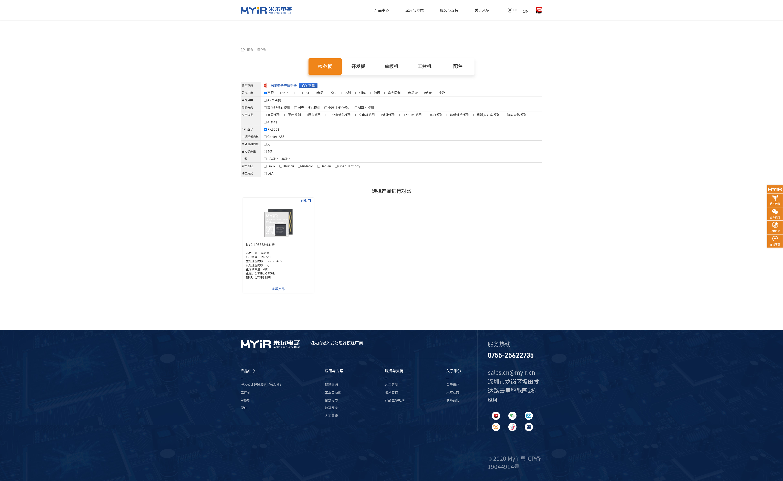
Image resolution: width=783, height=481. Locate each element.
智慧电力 (331, 400)
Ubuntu (288, 166)
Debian (326, 166)
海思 (377, 92)
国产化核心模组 (308, 107)
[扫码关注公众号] (512, 416)
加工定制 (391, 384)
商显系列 (273, 115)
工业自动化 (333, 392)
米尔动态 (452, 392)
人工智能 (331, 415)
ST (308, 92)
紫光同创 (394, 92)
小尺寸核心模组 (339, 107)
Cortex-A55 (275, 136)
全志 (334, 92)
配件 (244, 408)
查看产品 (278, 289)
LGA (270, 173)
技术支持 (391, 392)
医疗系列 (294, 115)
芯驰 (348, 92)
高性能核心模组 (278, 107)
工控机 (245, 392)
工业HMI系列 (412, 115)
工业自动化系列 (339, 115)
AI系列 (272, 122)
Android (307, 166)
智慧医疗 (331, 408)
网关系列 (314, 115)
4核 (269, 151)
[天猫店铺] (539, 10)
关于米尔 (482, 10)
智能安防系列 (516, 115)
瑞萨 (320, 92)
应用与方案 (414, 10)
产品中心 (381, 10)
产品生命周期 (395, 400)
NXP (284, 92)
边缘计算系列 (459, 115)
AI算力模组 (366, 107)
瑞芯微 (413, 92)
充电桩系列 (367, 115)
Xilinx (362, 92)
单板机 (245, 400)
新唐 (428, 92)
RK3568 (273, 129)
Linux (271, 166)
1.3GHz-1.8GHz (278, 158)
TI (296, 92)
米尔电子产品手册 (284, 85)
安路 (442, 92)
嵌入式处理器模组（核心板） (262, 384)
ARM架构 (274, 100)
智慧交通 (331, 384)
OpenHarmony (349, 166)
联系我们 (452, 400)
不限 (270, 92)
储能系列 (388, 115)
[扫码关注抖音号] (512, 427)
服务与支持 (449, 10)
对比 (304, 200)
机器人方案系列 (488, 115)
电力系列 (435, 115)
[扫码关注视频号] (496, 427)
